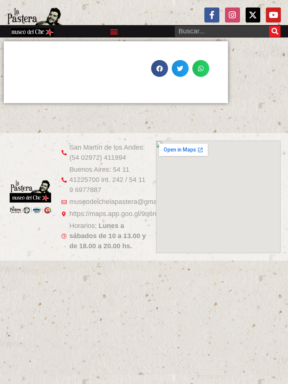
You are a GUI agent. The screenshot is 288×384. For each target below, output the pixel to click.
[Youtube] (273, 15)
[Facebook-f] (211, 15)
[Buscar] (274, 31)
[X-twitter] (253, 15)
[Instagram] (232, 15)
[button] (114, 31)
